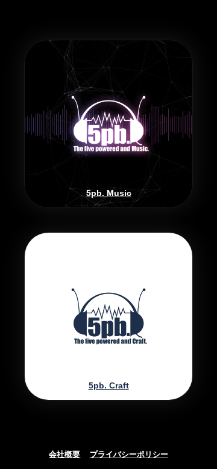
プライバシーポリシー (129, 454)
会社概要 (64, 454)
